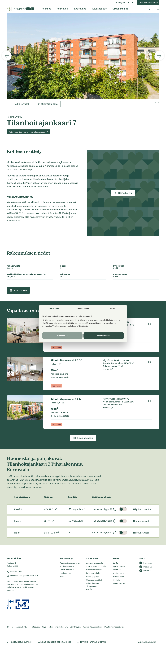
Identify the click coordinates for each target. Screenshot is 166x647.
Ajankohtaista (119, 566)
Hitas (62, 577)
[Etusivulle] (20, 9)
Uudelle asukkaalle (94, 570)
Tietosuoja (35, 627)
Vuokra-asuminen (67, 566)
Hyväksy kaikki (103, 336)
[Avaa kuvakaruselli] (83, 56)
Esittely (116, 563)
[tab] (20, 104)
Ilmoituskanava (61, 627)
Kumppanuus (118, 577)
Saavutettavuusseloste (92, 627)
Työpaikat (117, 570)
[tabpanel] (83, 56)
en (133, 2)
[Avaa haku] (149, 9)
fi (129, 2)
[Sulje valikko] (157, 8)
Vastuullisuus (119, 573)
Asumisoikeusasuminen (70, 563)
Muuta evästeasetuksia (114, 627)
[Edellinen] (7, 56)
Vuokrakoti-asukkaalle (96, 566)
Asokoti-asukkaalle (94, 563)
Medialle (116, 580)
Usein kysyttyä (92, 577)
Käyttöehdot (47, 627)
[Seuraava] (159, 56)
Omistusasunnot (67, 570)
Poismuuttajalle (93, 573)
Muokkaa (61, 336)
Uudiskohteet (65, 573)
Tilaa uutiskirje (119, 583)
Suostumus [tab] (54, 308)
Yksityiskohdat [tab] (83, 308)
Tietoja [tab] (112, 308)
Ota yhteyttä (119, 2)
